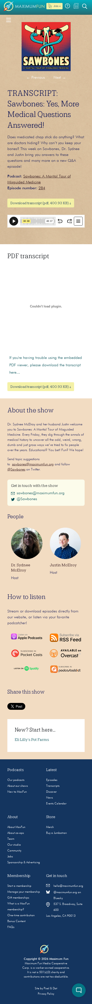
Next (59, 78)
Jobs (10, 856)
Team (10, 839)
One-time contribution (21, 915)
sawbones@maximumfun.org (33, 464)
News (49, 797)
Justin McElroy (63, 565)
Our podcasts (16, 780)
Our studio (14, 844)
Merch (50, 827)
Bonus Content (16, 921)
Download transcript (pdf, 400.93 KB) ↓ (40, 203)
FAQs (10, 927)
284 (42, 188)
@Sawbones (16, 469)
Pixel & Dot (50, 988)
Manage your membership (23, 891)
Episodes (51, 780)
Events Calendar (56, 803)
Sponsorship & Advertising (23, 862)
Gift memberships (18, 897)
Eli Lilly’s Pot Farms (32, 739)
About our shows (17, 786)
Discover (51, 791)
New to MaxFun (17, 791)
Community (14, 850)
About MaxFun (16, 827)
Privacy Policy (46, 993)
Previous (35, 78)
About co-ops (15, 833)
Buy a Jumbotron (56, 833)
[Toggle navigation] (8, 19)
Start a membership (19, 886)
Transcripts (53, 786)
